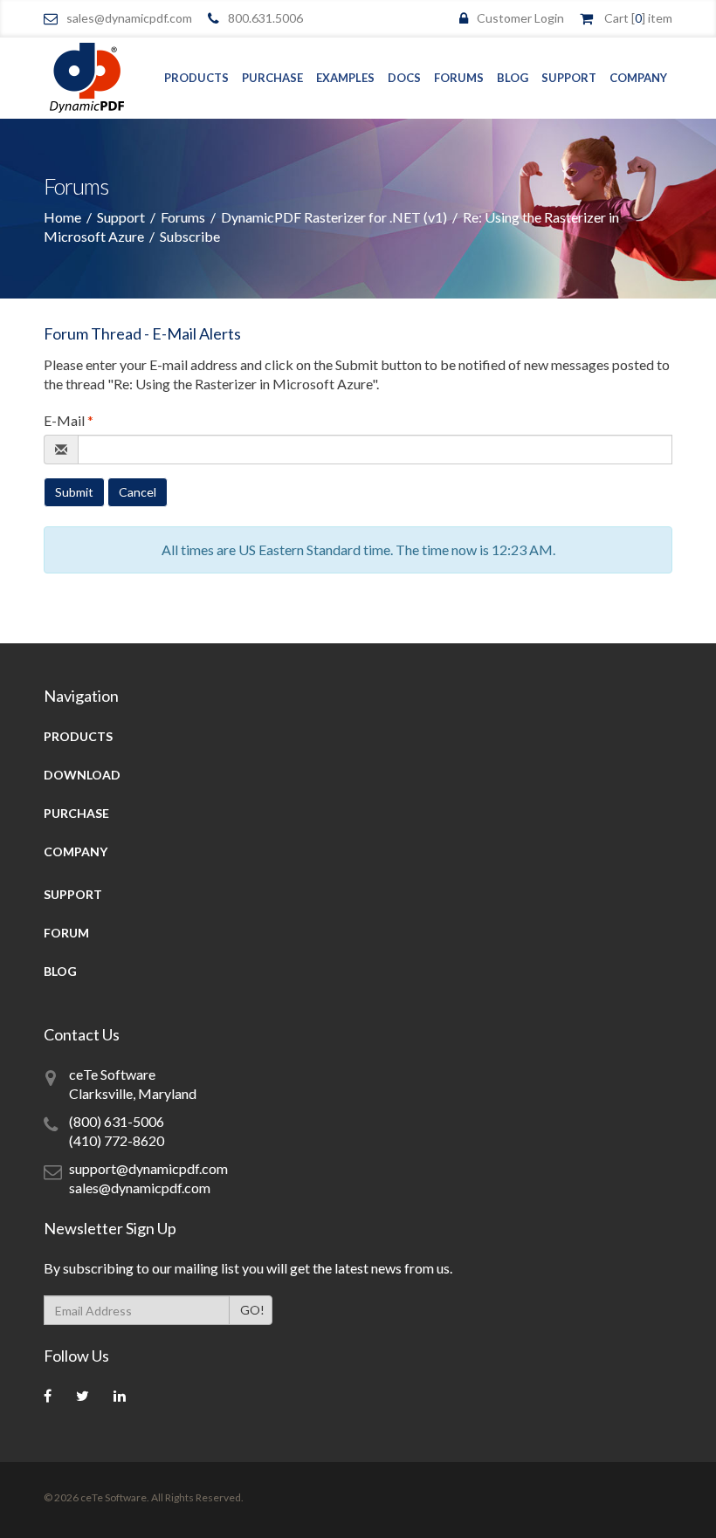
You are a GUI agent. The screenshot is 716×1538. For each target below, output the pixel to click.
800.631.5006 (265, 17)
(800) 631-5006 (116, 1121)
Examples (345, 78)
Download (82, 774)
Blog (512, 78)
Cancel (137, 491)
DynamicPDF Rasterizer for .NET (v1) (334, 217)
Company (638, 78)
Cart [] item (638, 17)
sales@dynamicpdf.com (129, 17)
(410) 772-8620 (116, 1140)
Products (196, 78)
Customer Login (520, 17)
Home (62, 217)
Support (568, 78)
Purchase (272, 78)
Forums (459, 78)
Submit (74, 491)
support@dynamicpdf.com (148, 1168)
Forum (66, 932)
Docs (404, 78)
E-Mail (68, 420)
